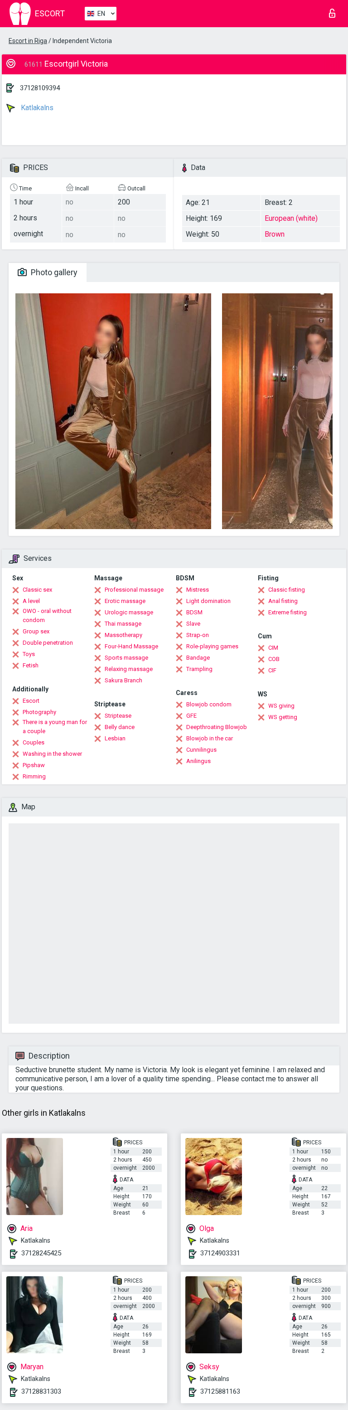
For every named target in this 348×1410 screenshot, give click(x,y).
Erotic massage (125, 601)
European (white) (291, 218)
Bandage (198, 657)
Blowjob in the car (209, 738)
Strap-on (197, 635)
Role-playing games (212, 646)
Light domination (208, 601)
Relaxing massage (129, 669)
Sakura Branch (123, 680)
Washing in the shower (52, 753)
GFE (191, 715)
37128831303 (41, 1391)
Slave (193, 623)
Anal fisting (283, 601)
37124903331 (220, 1253)
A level (31, 601)
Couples (33, 742)
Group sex (36, 631)
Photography (39, 712)
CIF (272, 670)
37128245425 (41, 1253)
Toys (29, 654)
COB (274, 659)
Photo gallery (53, 272)
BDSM (194, 612)
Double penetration (48, 642)
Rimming (34, 776)
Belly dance (120, 727)
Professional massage (134, 589)
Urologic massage (129, 612)
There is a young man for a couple (55, 726)
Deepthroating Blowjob (216, 727)
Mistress (197, 589)
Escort (31, 700)
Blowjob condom (209, 704)
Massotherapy (123, 635)
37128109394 (40, 88)
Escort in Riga (28, 40)
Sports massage (126, 657)
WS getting (282, 717)
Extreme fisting (287, 612)
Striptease (118, 715)
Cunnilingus (201, 749)
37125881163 (220, 1391)
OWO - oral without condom (47, 615)
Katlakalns (36, 107)
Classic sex (37, 589)
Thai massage (123, 623)
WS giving (281, 705)
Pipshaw (34, 765)
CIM (273, 647)
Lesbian (115, 738)
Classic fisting (286, 589)
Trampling (199, 669)
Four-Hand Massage (131, 646)
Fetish (31, 665)
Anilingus (198, 761)
